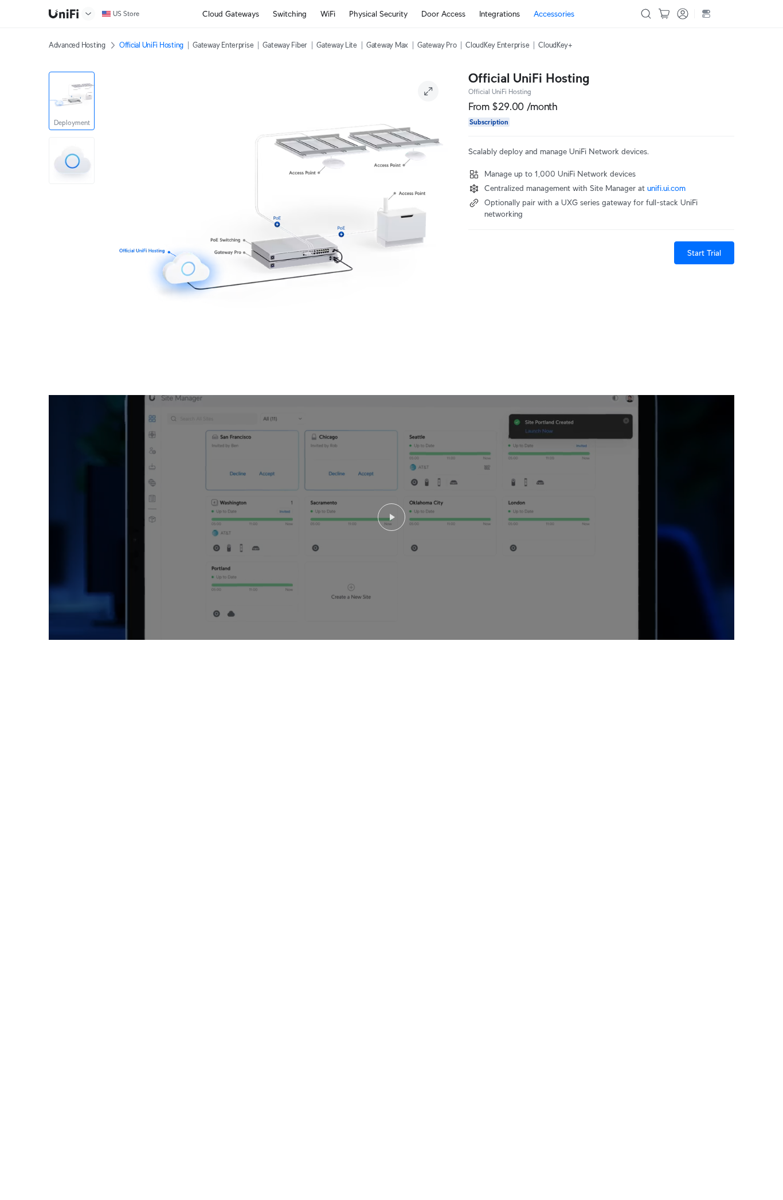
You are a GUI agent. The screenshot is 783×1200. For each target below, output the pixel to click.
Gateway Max (387, 45)
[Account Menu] (683, 14)
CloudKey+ (555, 45)
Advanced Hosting (77, 45)
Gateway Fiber (285, 45)
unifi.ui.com (666, 188)
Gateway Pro (436, 45)
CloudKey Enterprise (497, 45)
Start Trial (704, 252)
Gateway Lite (336, 45)
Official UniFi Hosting (151, 45)
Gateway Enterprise (223, 45)
